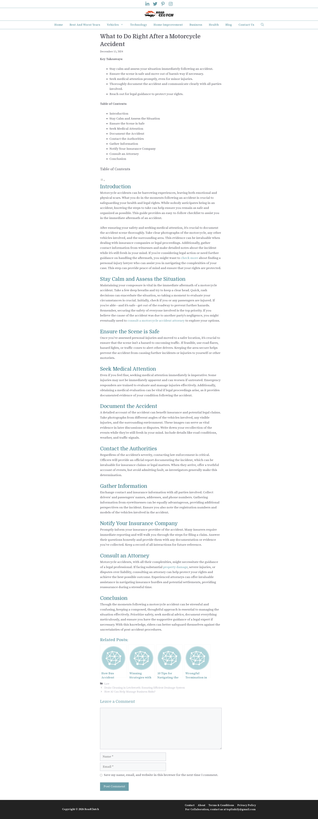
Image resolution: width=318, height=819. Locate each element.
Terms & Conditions (221, 805)
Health (214, 25)
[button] (262, 25)
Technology (138, 25)
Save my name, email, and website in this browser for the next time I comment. (161, 775)
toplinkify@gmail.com (241, 809)
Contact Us (246, 25)
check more (189, 258)
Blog (228, 25)
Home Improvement (168, 25)
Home (58, 25)
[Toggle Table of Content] (102, 180)
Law (106, 683)
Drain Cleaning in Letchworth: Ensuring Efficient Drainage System (144, 687)
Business (195, 25)
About (201, 805)
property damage (175, 567)
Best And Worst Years (85, 25)
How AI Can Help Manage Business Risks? (130, 691)
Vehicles (113, 25)
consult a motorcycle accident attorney (156, 321)
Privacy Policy (246, 805)
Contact (189, 805)
